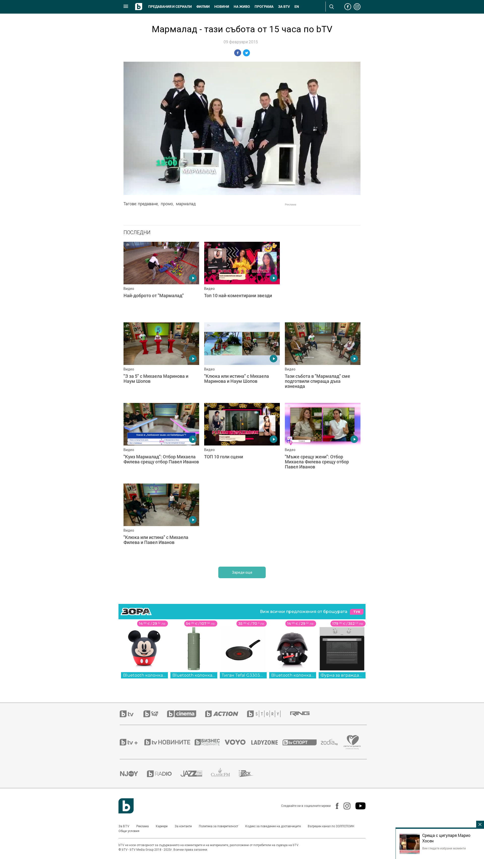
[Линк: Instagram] (344, 806)
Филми (203, 7)
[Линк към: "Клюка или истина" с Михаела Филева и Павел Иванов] (161, 521)
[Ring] (304, 713)
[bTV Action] (226, 713)
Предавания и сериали (170, 7)
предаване (148, 204)
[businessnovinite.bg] (210, 742)
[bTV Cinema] (186, 713)
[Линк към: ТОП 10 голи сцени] (242, 440)
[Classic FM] (225, 774)
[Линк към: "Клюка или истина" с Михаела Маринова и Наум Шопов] (242, 360)
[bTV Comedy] (155, 713)
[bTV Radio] (163, 773)
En (296, 7)
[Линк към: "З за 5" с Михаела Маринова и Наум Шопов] (161, 360)
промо (167, 204)
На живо (242, 7)
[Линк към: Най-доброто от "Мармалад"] (161, 279)
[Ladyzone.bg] (267, 742)
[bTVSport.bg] (302, 742)
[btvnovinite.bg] (168, 742)
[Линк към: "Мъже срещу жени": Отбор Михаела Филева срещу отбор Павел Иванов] (322, 440)
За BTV (123, 826)
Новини (221, 7)
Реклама (142, 826)
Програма (264, 7)
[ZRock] (251, 773)
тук (356, 612)
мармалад (186, 204)
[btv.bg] (131, 713)
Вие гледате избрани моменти (444, 848)
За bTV (284, 7)
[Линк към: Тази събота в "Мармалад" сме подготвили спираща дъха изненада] (322, 360)
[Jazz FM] (195, 774)
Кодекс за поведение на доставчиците (273, 826)
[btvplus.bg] (131, 742)
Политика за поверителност (218, 826)
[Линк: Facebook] (335, 806)
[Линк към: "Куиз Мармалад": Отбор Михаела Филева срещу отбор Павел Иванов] (161, 440)
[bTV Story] (268, 713)
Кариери (162, 826)
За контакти (183, 826)
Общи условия (128, 831)
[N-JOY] (133, 773)
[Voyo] (238, 742)
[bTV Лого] (126, 805)
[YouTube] (358, 806)
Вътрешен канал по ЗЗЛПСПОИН (331, 826)
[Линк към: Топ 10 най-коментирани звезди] (242, 279)
